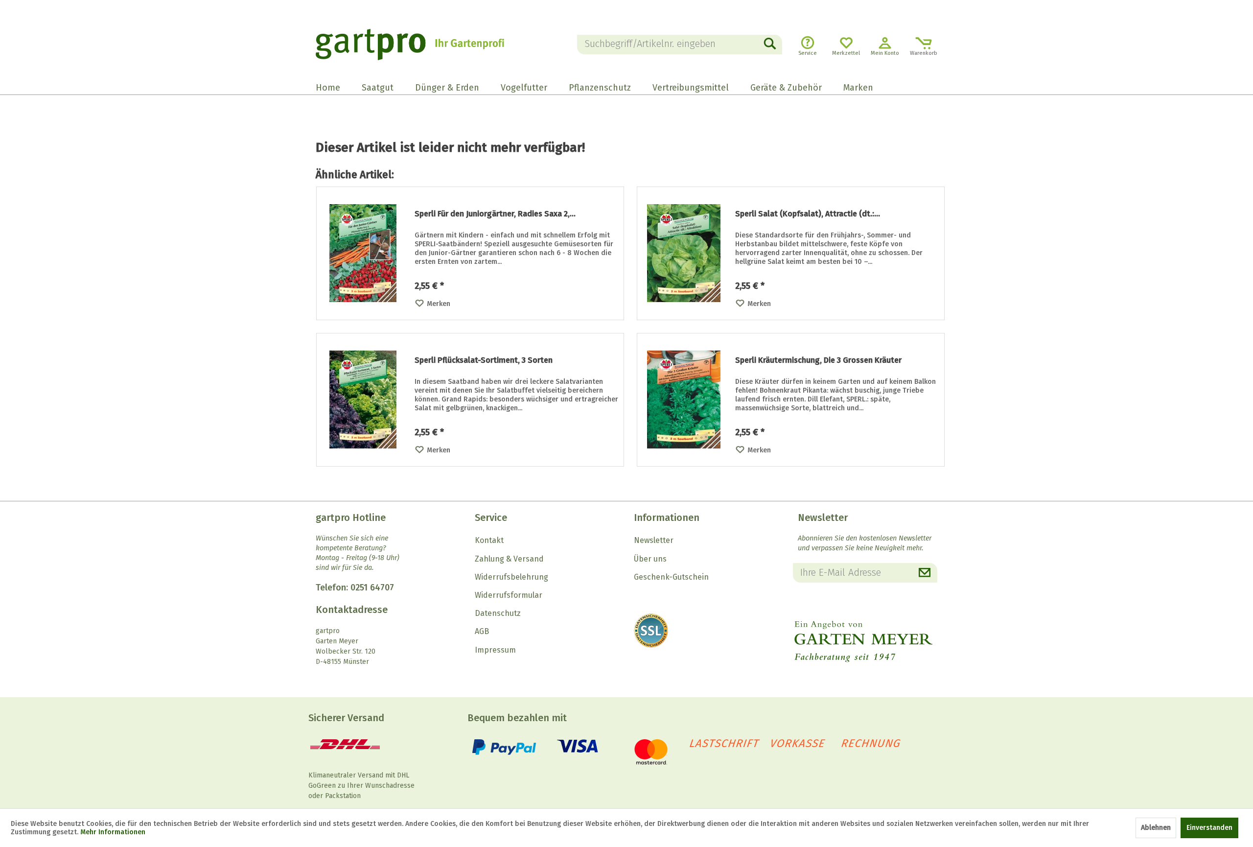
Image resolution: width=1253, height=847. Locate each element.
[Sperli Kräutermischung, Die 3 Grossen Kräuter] (683, 399)
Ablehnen (1156, 827)
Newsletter (653, 540)
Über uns (650, 559)
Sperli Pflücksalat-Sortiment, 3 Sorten (484, 360)
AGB (482, 631)
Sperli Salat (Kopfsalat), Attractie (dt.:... (807, 213)
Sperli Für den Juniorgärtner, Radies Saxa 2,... (495, 213)
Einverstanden (1209, 827)
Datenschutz (498, 613)
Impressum (495, 650)
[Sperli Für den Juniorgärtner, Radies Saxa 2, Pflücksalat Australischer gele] (363, 253)
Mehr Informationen (112, 832)
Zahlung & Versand (509, 559)
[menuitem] (680, 44)
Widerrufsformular (508, 595)
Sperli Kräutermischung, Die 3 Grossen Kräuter (818, 360)
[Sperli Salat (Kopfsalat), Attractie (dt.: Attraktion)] (683, 253)
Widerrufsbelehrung (511, 577)
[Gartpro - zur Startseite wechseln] (423, 44)
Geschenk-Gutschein (671, 577)
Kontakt (489, 540)
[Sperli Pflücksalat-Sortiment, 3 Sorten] (363, 399)
